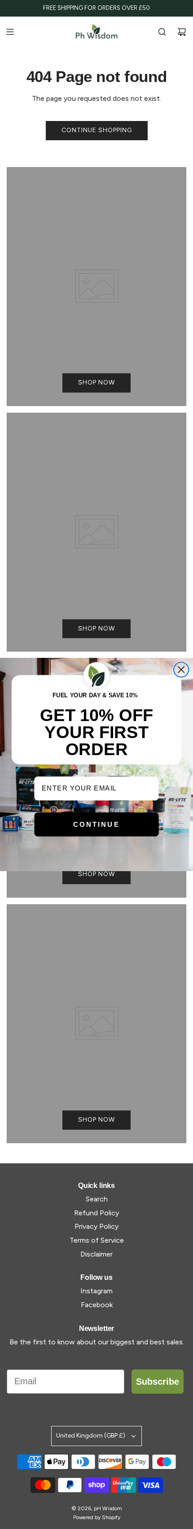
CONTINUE (96, 824)
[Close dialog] (181, 669)
